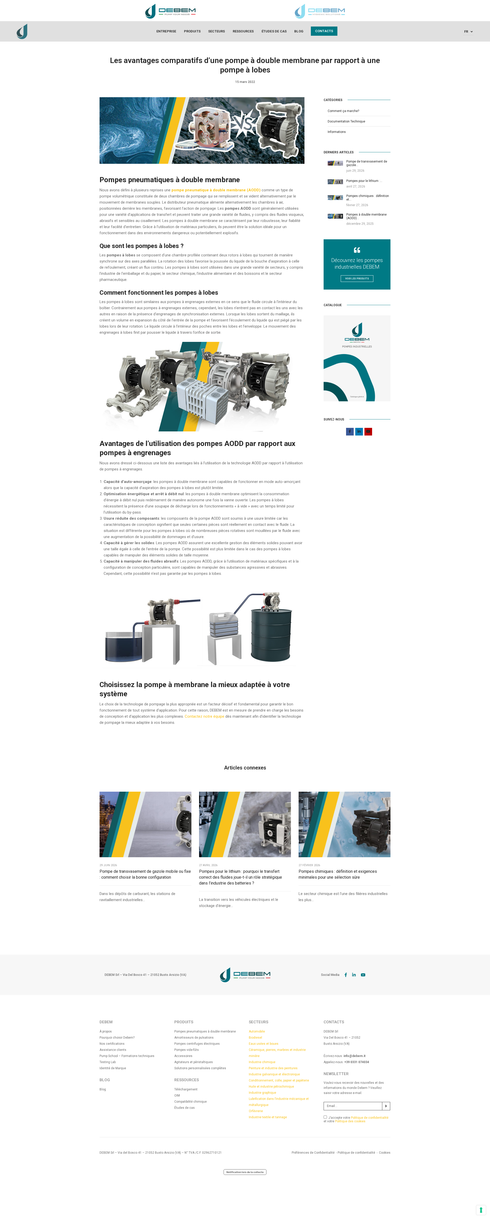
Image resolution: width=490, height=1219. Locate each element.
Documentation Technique (346, 121)
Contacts (324, 31)
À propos (106, 1031)
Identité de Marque (113, 1068)
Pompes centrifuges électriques (197, 1044)
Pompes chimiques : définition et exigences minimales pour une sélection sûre (338, 874)
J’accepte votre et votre (356, 1119)
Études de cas (274, 31)
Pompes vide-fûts (186, 1050)
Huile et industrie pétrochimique (271, 1086)
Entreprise (166, 31)
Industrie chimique (262, 1062)
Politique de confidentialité (369, 1118)
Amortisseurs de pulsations (194, 1037)
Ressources (243, 31)
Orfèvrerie (256, 1111)
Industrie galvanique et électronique (274, 1074)
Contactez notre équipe (204, 716)
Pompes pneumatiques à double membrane (205, 1031)
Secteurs (216, 31)
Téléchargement (186, 1089)
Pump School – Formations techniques (127, 1056)
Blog (298, 31)
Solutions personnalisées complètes (200, 1068)
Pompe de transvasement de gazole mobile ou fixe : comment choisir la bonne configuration (145, 874)
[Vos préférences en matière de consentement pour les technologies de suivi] (481, 1210)
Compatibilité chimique (190, 1101)
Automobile (257, 1031)
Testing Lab (108, 1062)
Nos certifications (112, 1044)
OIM (177, 1095)
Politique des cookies (350, 1121)
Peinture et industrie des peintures (273, 1068)
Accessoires (183, 1056)
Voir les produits (357, 278)
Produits (192, 31)
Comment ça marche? (343, 111)
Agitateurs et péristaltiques (193, 1062)
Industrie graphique (262, 1092)
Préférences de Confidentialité (313, 1152)
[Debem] (22, 31)
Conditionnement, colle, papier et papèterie (279, 1080)
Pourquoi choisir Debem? (117, 1037)
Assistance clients (113, 1050)
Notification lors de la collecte (245, 1172)
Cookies (384, 1152)
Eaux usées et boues (263, 1044)
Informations (337, 132)
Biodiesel (255, 1037)
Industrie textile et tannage (268, 1117)
